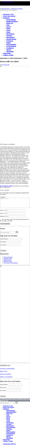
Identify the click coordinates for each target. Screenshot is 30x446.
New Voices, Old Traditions (11, 262)
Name (2, 210)
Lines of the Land (8, 257)
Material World (7, 260)
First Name (3, 242)
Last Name (3, 245)
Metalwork (10, 426)
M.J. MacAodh (5, 64)
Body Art (9, 413)
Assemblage (10, 410)
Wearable (9, 438)
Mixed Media (10, 427)
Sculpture (9, 435)
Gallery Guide (8, 441)
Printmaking (10, 433)
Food (8, 419)
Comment (3, 197)
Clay (7, 415)
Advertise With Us (8, 1)
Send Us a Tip (3, 371)
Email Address (4, 239)
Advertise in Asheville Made (7, 368)
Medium (6, 409)
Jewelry (9, 424)
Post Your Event (8, 407)
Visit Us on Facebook (5, 374)
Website (2, 216)
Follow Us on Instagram (6, 376)
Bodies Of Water (8, 261)
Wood (8, 436)
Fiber (8, 418)
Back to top (4, 401)
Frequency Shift (8, 258)
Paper (8, 430)
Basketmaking (11, 412)
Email (2, 213)
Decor (8, 416)
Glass (8, 421)
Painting (9, 429)
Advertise (6, 439)
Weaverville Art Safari (6, 186)
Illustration (10, 423)
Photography (10, 432)
